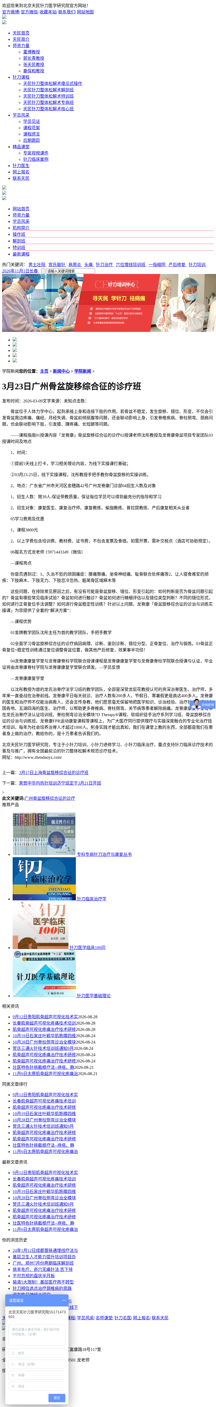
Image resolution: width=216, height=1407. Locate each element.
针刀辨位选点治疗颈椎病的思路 (42, 1288)
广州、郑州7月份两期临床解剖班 (43, 1263)
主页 (44, 371)
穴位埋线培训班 (131, 264)
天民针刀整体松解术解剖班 (48, 90)
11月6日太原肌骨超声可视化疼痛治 (45, 1073)
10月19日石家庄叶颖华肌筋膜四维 (44, 1036)
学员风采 (21, 115)
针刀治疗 (105, 264)
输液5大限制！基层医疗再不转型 (43, 1282)
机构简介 (21, 228)
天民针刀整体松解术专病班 (48, 102)
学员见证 (31, 121)
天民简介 (21, 39)
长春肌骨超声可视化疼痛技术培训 (44, 1023)
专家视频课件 (35, 153)
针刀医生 (21, 165)
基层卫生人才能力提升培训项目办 (44, 1257)
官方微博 (10, 12)
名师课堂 (104, 1318)
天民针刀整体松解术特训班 (48, 96)
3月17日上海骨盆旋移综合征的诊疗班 (54, 772)
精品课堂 (21, 146)
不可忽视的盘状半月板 (34, 1276)
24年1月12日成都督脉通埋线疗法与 (45, 1250)
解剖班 (19, 241)
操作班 (19, 234)
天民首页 (21, 33)
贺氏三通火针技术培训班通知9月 (43, 1048)
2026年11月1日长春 (20, 271)
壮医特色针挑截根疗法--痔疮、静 (43, 1067)
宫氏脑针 (57, 264)
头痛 (89, 264)
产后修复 (177, 264)
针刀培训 (198, 264)
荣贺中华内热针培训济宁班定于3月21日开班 (60, 783)
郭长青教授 (33, 58)
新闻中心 (61, 371)
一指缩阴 (157, 264)
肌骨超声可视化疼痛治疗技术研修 (44, 1029)
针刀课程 (21, 77)
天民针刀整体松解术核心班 (48, 109)
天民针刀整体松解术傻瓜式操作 (52, 83)
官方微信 (29, 12)
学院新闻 (82, 371)
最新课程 (21, 254)
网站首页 (21, 209)
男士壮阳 (37, 264)
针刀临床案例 (35, 159)
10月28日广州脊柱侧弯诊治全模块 (44, 1042)
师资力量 (21, 45)
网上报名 (21, 172)
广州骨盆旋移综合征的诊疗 (49, 798)
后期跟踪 (31, 140)
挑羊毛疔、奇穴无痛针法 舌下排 (43, 1269)
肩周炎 (75, 264)
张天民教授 (33, 64)
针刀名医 (122, 1318)
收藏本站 (48, 12)
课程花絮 (31, 128)
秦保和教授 (33, 71)
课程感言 (31, 134)
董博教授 (31, 52)
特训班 (19, 247)
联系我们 (66, 12)
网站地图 (85, 12)
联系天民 (21, 178)
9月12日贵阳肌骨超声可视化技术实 (45, 1017)
